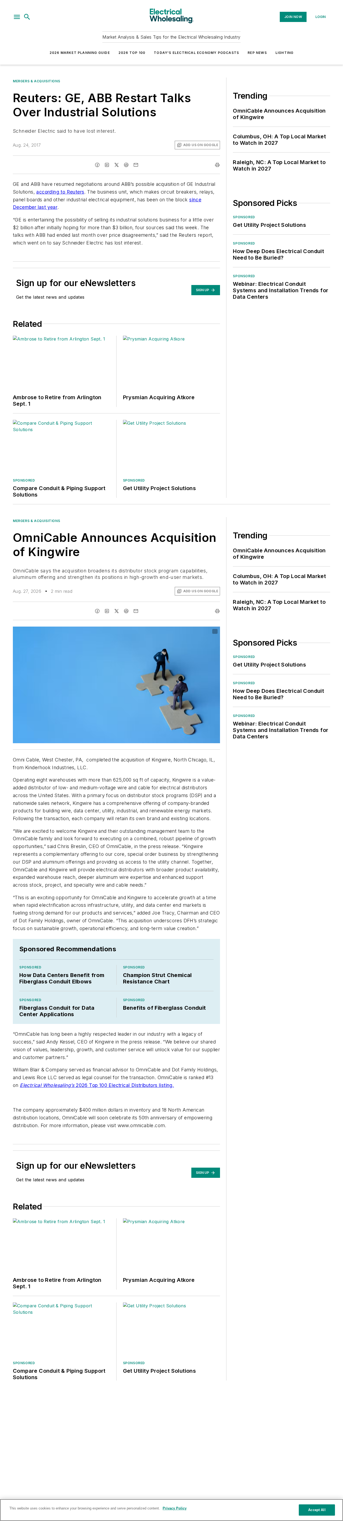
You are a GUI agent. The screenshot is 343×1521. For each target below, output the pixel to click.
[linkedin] (107, 165)
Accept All (316, 1510)
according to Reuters (60, 192)
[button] (17, 17)
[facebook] (97, 165)
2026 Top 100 (131, 53)
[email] (136, 165)
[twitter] (116, 165)
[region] (171, 1510)
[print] (217, 165)
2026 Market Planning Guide (80, 53)
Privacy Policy (175, 1508)
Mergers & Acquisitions (36, 81)
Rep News (257, 53)
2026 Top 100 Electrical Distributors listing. (97, 1085)
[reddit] (126, 165)
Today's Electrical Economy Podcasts (196, 53)
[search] (27, 17)
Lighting (284, 53)
